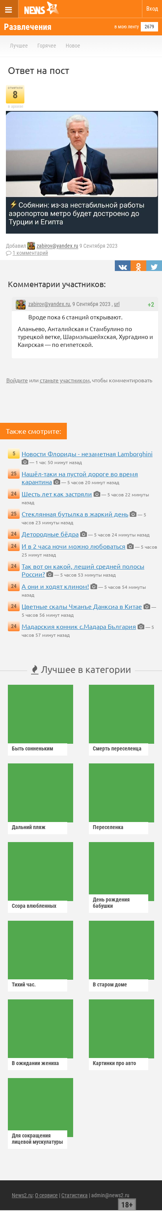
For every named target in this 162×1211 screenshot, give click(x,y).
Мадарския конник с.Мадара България (79, 626)
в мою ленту (126, 26)
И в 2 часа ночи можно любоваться (73, 546)
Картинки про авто (114, 1063)
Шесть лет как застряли (57, 494)
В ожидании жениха (35, 1063)
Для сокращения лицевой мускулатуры (37, 1138)
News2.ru (22, 1195)
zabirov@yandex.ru (57, 246)
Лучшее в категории (85, 669)
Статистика (74, 1195)
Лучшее (19, 45)
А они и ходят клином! (55, 586)
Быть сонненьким (32, 748)
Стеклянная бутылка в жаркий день (75, 514)
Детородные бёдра (50, 534)
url (117, 304)
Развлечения (28, 27)
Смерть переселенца (117, 748)
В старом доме (110, 984)
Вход (152, 8)
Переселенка (108, 827)
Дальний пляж (29, 827)
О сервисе (46, 1195)
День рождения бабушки (111, 902)
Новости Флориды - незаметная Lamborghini (87, 453)
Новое (73, 45)
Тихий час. (24, 984)
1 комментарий (30, 253)
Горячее (46, 45)
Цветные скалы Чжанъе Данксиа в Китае (82, 606)
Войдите (17, 379)
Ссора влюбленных (34, 906)
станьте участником (65, 379)
